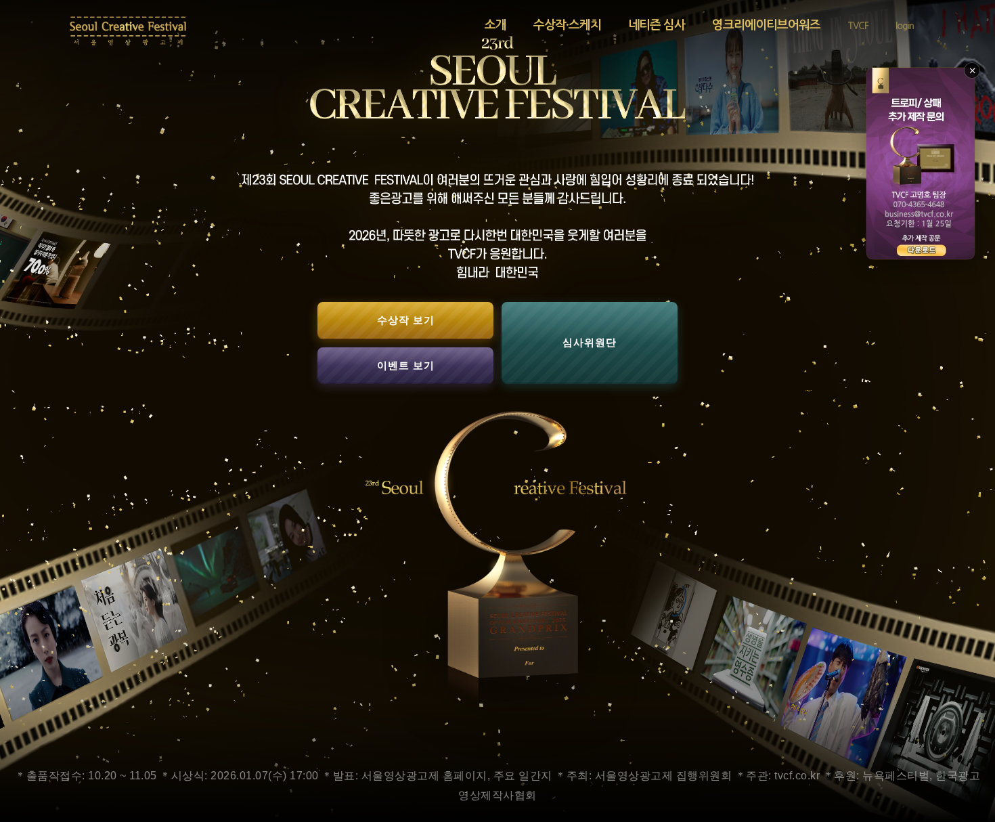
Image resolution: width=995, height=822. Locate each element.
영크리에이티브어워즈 (766, 25)
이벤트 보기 (406, 364)
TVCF (857, 25)
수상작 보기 (406, 320)
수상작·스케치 (567, 25)
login (905, 25)
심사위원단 (589, 342)
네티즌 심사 (656, 25)
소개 (495, 25)
